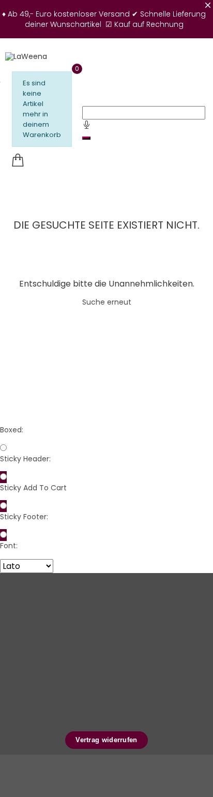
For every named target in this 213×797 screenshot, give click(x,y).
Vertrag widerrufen (106, 740)
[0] (17, 161)
